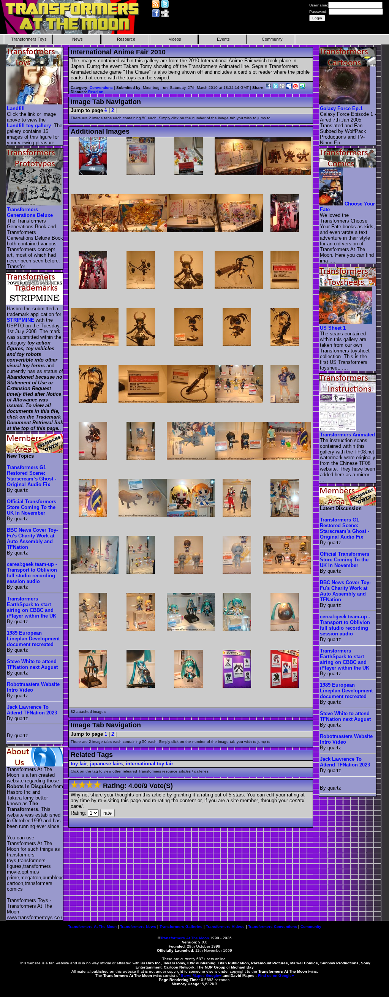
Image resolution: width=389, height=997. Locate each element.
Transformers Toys (29, 39)
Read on (95, 92)
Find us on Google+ (276, 975)
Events (223, 39)
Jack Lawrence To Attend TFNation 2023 (32, 710)
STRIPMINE (20, 320)
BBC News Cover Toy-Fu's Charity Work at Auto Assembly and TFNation (32, 538)
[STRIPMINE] (35, 303)
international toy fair (149, 763)
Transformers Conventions (272, 926)
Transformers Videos (225, 926)
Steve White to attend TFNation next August (32, 664)
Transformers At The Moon (92, 926)
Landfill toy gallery (29, 125)
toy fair (79, 763)
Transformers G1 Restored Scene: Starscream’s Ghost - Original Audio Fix (31, 476)
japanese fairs (106, 763)
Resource (126, 39)
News (77, 39)
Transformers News (138, 926)
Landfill (16, 108)
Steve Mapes (193, 975)
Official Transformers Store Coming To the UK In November (31, 507)
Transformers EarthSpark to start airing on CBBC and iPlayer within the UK (31, 607)
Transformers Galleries (181, 926)
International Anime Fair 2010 (118, 52)
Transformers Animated (347, 435)
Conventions (101, 87)
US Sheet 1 (333, 328)
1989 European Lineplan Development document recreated (33, 638)
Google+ (213, 975)
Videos (175, 39)
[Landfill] (35, 103)
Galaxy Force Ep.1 (341, 108)
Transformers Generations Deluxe (30, 212)
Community (272, 39)
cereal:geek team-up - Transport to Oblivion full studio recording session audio (32, 572)
